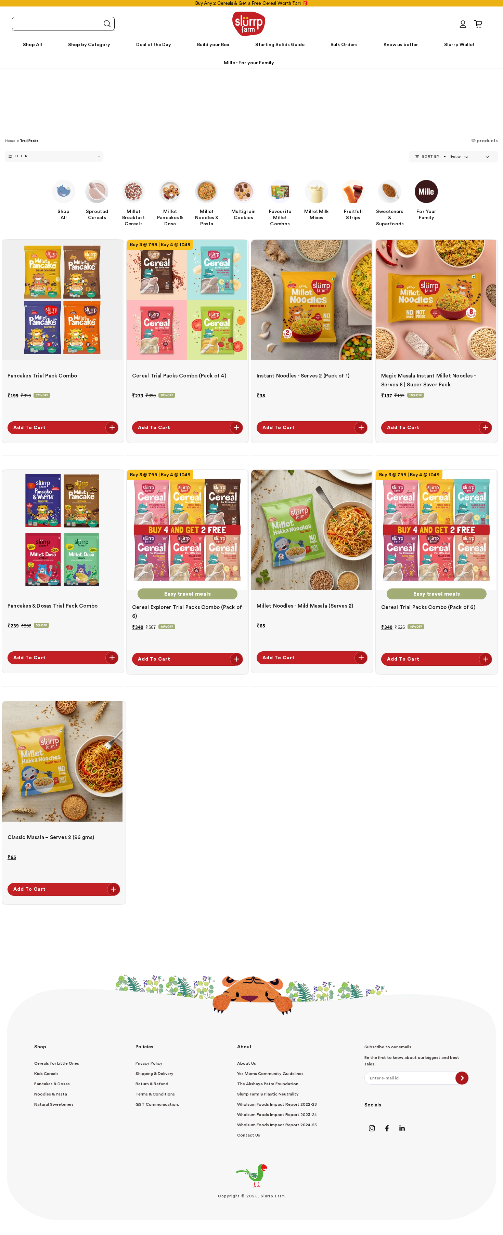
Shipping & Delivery (154, 1074)
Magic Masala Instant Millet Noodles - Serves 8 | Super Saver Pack (428, 380)
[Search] (106, 24)
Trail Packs (29, 141)
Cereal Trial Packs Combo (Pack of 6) (428, 607)
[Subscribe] (461, 1078)
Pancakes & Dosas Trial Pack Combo (53, 606)
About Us (246, 1063)
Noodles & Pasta (50, 1094)
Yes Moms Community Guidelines (270, 1074)
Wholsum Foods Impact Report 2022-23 (277, 1104)
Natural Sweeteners (54, 1104)
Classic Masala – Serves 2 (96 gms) (51, 837)
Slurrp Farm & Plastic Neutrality (268, 1094)
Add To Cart (29, 427)
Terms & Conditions (155, 1094)
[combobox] (63, 23)
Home (10, 141)
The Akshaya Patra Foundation (267, 1084)
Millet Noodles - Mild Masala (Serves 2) (305, 606)
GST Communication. (157, 1104)
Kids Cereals (46, 1074)
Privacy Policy (149, 1063)
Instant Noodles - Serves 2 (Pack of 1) (303, 376)
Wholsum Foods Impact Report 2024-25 (277, 1125)
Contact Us (248, 1135)
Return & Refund (152, 1084)
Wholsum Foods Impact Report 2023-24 (277, 1115)
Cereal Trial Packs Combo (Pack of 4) (179, 376)
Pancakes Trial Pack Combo (42, 376)
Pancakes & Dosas (52, 1084)
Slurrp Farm (273, 1196)
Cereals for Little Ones (56, 1063)
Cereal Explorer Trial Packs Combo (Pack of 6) (187, 612)
